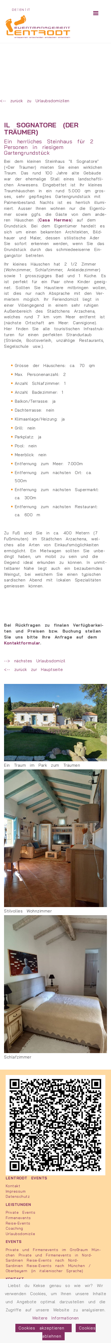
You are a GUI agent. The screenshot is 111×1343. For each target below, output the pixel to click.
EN (21, 10)
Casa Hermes (55, 220)
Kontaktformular (22, 643)
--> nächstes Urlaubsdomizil (34, 660)
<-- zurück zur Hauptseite (33, 669)
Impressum (16, 1191)
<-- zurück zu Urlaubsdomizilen (35, 100)
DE (14, 10)
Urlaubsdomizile (20, 1233)
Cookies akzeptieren (43, 1328)
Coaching (14, 1228)
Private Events (20, 1212)
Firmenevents (18, 1217)
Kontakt (13, 1185)
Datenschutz (18, 1196)
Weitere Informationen (55, 1318)
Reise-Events (18, 1223)
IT (28, 10)
